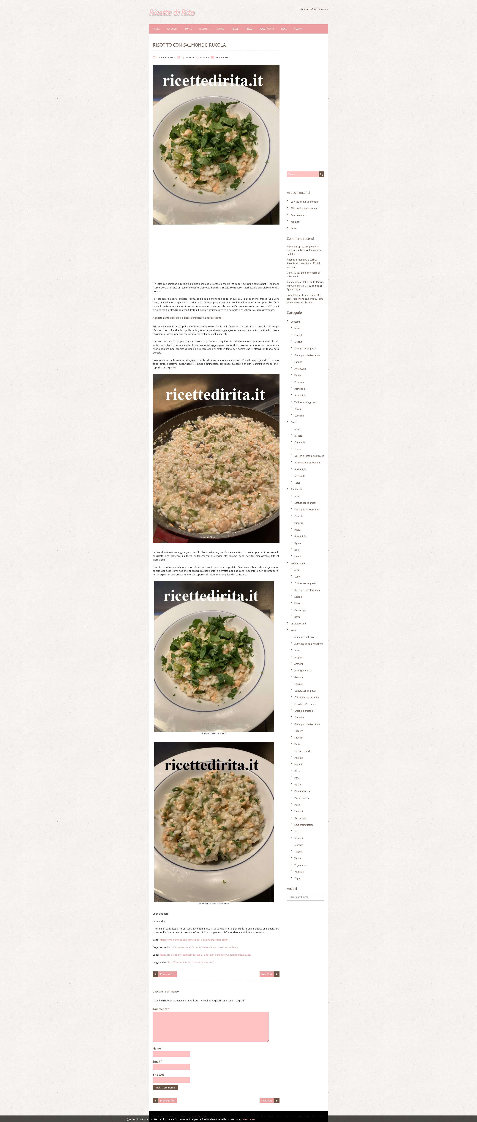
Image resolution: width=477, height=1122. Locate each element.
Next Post (266, 974)
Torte (188, 28)
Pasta (156, 28)
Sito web (159, 1074)
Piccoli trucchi (301, 798)
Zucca (297, 409)
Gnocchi (172, 28)
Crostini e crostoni (303, 710)
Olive (297, 771)
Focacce (298, 731)
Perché (297, 784)
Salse (297, 831)
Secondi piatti (298, 563)
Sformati (298, 845)
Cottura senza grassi (305, 348)
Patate (297, 375)
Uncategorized (298, 623)
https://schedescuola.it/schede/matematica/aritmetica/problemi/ (202, 947)
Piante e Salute (302, 791)
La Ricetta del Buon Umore (304, 201)
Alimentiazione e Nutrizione (308, 643)
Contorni (295, 321)
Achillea (295, 221)
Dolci (293, 422)
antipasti (298, 657)
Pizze (249, 28)
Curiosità (299, 717)
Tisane (298, 851)
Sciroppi (298, 838)
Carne (220, 28)
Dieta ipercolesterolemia (307, 355)
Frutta (297, 744)
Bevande (299, 677)
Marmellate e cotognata (307, 462)
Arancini (298, 663)
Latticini (298, 596)
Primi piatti (296, 489)
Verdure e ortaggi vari (305, 402)
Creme (297, 449)
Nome (157, 1048)
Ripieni (297, 543)
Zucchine (299, 415)
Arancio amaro (298, 215)
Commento (161, 1009)
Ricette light (300, 610)
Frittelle (298, 737)
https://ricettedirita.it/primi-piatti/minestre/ (190, 962)
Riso (296, 549)
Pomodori (299, 388)
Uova (297, 616)
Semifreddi (300, 476)
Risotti (206, 57)
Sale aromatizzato (304, 824)
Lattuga (298, 362)
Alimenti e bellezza (304, 637)
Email (157, 1061)
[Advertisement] (216, 254)
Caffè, (290, 272)
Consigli (298, 684)
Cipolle (298, 341)
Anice (293, 228)
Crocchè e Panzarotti (305, 704)
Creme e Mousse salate (306, 697)
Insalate (298, 757)
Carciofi (298, 335)
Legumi (298, 764)
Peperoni (299, 382)
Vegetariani (267, 28)
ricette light (300, 395)
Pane (284, 28)
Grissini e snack (302, 751)
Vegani (298, 28)
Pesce (235, 28)
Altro (297, 328)
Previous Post (167, 974)
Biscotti (204, 28)
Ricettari (298, 811)
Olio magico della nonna (304, 208)
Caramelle (299, 442)
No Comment (222, 57)
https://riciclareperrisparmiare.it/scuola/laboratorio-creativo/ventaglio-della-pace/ (205, 954)
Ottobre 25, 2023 (166, 57)
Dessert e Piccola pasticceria (309, 455)
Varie (293, 630)
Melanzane (300, 368)
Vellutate (299, 871)
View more (249, 1119)
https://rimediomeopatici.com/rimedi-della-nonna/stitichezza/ (194, 939)
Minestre (298, 523)
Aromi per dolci (302, 670)
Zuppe (297, 878)
